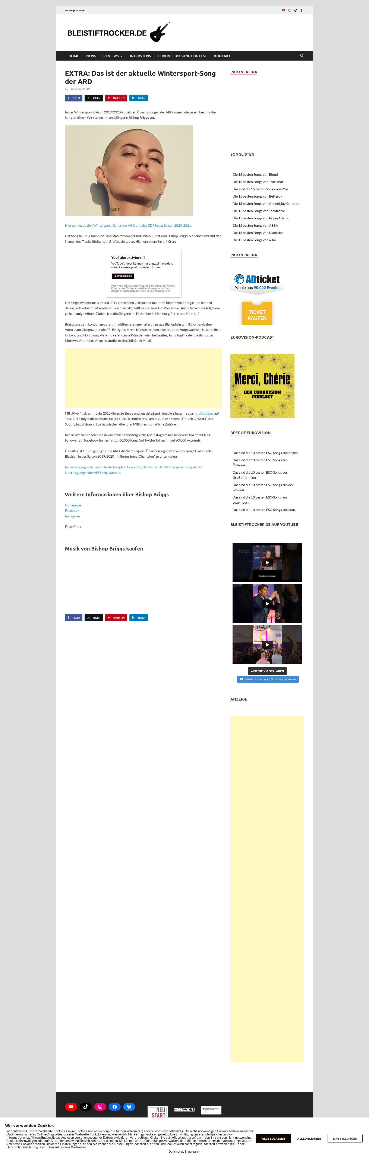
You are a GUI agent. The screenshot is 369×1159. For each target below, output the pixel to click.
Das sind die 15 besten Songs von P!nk (260, 189)
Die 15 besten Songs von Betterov (257, 196)
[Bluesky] (129, 1107)
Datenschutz (176, 1151)
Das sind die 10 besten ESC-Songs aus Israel (264, 509)
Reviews (111, 56)
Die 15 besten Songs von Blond (255, 174)
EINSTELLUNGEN (345, 1138)
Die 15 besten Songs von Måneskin (258, 233)
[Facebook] (301, 10)
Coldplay (207, 413)
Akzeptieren (123, 276)
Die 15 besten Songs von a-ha (254, 240)
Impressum (193, 1151)
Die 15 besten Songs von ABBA (255, 225)
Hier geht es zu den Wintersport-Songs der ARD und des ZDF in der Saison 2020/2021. (128, 225)
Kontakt (222, 56)
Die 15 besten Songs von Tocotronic (259, 211)
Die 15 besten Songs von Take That (258, 182)
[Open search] (302, 56)
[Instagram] (289, 10)
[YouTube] (283, 10)
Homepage (73, 505)
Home (74, 56)
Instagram (72, 516)
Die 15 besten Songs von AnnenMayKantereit (266, 203)
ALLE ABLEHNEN (309, 1138)
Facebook (72, 510)
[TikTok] (295, 10)
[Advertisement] (143, 378)
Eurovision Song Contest (182, 56)
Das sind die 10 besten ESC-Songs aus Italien (265, 453)
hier (167, 290)
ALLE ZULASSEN (273, 1138)
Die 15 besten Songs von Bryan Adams (261, 218)
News (91, 56)
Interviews (140, 56)
